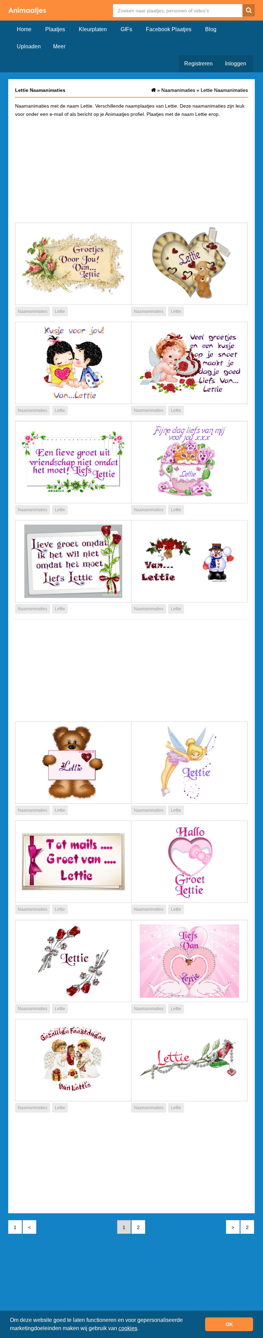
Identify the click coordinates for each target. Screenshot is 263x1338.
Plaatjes (55, 29)
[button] (141, 1329)
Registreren (198, 63)
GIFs (126, 29)
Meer (59, 46)
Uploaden (29, 46)
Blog (210, 29)
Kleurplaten (93, 29)
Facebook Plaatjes (168, 29)
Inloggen (235, 63)
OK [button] (229, 1324)
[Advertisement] (131, 170)
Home (24, 29)
